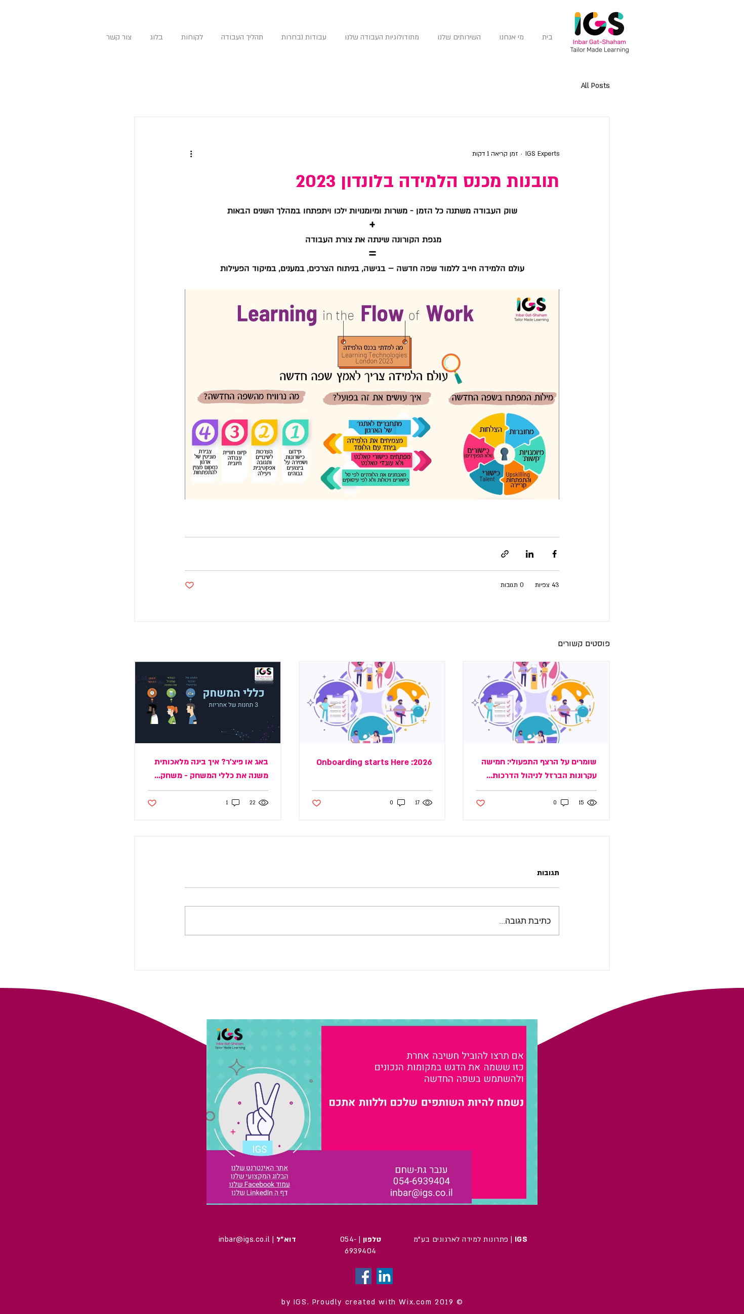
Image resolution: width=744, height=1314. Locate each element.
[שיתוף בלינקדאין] (529, 554)
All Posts (595, 85)
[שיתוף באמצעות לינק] (505, 554)
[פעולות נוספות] (191, 154)
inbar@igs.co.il (244, 1239)
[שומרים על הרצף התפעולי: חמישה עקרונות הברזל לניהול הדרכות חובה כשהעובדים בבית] (536, 702)
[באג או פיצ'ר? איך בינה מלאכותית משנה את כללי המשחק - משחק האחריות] (207, 702)
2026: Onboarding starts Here (374, 762)
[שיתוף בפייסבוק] (554, 554)
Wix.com (415, 1302)
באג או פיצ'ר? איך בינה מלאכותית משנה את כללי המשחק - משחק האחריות (211, 769)
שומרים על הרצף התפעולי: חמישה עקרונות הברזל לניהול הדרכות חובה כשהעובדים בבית (539, 769)
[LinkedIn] (385, 1276)
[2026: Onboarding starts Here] (372, 702)
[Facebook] (363, 1276)
